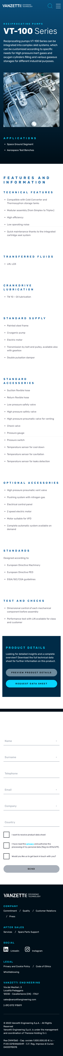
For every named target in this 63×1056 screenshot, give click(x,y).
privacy (30, 844)
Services (8, 932)
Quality (26, 910)
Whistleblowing (11, 972)
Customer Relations (46, 910)
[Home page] (17, 8)
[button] (50, 6)
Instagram (37, 951)
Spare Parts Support (28, 932)
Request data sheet (31, 683)
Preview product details (31, 672)
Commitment (10, 910)
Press (12, 916)
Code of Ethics (43, 966)
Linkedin (15, 951)
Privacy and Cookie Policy (17, 966)
